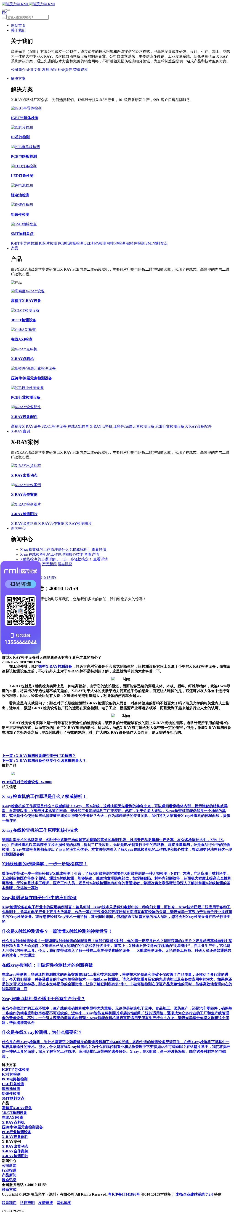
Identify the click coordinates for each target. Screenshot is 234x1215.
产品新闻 (49, 564)
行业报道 (9, 1170)
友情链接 (45, 1203)
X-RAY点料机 (101, 426)
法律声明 (27, 1203)
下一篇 (44, 760)
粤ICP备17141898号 (124, 1194)
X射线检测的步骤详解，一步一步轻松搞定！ (56, 559)
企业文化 (34, 70)
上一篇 (39, 756)
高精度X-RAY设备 (26, 426)
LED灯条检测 (95, 243)
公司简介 (18, 70)
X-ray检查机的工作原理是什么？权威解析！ (56, 550)
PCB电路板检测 (70, 243)
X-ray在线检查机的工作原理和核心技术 (52, 554)
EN (4, 13)
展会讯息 (65, 564)
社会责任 (65, 70)
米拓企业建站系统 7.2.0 (194, 1194)
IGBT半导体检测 (24, 243)
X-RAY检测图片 (78, 523)
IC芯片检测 (48, 243)
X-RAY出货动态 (24, 523)
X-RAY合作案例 (51, 523)
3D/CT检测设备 (54, 426)
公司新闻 (9, 1165)
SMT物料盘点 (157, 243)
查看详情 (99, 550)
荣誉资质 (80, 70)
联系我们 (9, 1203)
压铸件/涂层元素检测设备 (133, 426)
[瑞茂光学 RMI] (28, 4)
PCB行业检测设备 (169, 426)
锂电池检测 (116, 243)
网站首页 (18, 25)
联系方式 (9, 1189)
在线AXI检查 (78, 426)
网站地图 (64, 1203)
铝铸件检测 (135, 243)
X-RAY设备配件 (198, 426)
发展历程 (49, 70)
